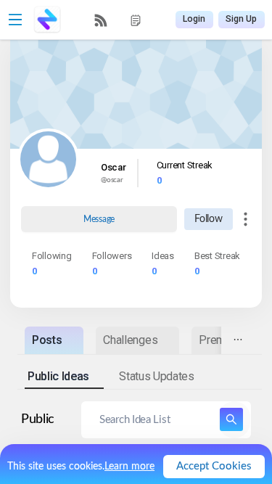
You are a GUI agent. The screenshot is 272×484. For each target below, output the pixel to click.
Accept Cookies (214, 466)
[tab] (54, 340)
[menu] (118, 20)
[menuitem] (101, 20)
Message (99, 219)
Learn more (129, 467)
